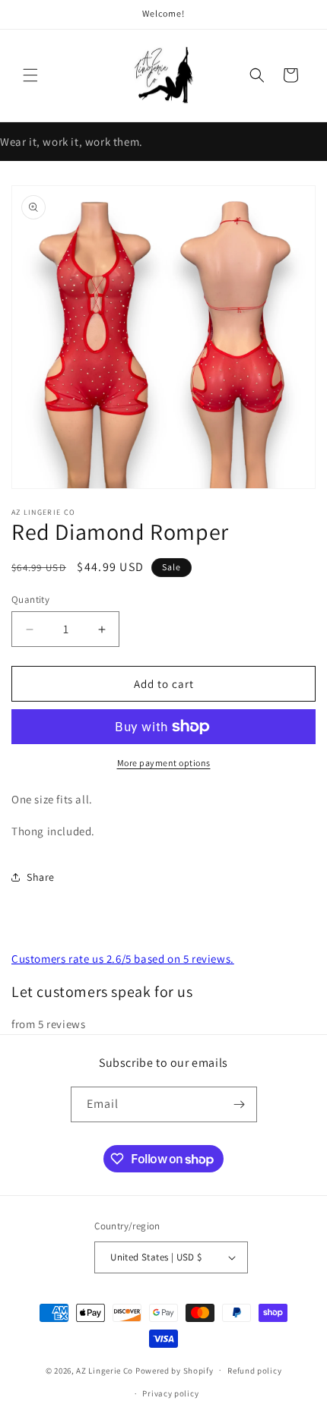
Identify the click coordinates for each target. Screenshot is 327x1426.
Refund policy (254, 1370)
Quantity (30, 599)
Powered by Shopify (174, 1369)
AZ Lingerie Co (104, 1369)
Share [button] (41, 877)
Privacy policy (170, 1393)
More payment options (164, 762)
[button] (30, 75)
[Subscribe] (239, 1104)
